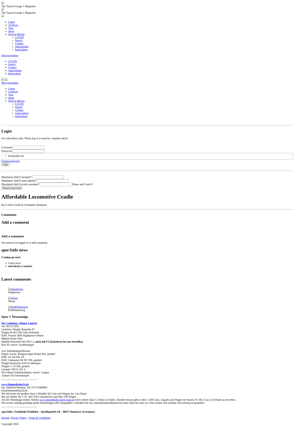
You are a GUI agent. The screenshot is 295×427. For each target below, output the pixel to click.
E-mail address (19, 180)
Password (6, 151)
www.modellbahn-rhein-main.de (57, 399)
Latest (11, 22)
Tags (10, 28)
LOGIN (19, 37)
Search (18, 40)
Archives (13, 25)
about (11, 31)
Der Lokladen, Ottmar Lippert (19, 323)
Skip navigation (9, 55)
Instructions (21, 49)
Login (5, 164)
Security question (20, 184)
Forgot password (10, 161)
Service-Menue (16, 34)
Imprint (5, 417)
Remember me (16, 155)
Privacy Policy (19, 417)
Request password (12, 188)
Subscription (22, 46)
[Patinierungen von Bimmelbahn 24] (18, 307)
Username (6, 147)
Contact (19, 43)
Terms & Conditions (40, 417)
